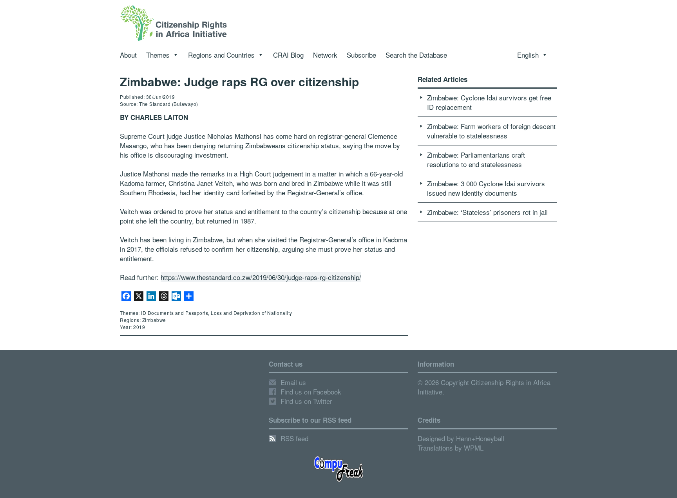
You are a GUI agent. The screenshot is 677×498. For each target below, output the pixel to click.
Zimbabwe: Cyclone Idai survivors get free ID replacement (489, 102)
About (128, 55)
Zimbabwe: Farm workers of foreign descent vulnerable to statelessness (491, 130)
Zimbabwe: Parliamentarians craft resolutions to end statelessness (476, 159)
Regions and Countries (221, 55)
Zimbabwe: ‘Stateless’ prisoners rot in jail (487, 212)
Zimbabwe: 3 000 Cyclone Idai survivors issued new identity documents (486, 188)
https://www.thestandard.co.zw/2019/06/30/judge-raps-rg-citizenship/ (261, 277)
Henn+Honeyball (480, 438)
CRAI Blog (288, 55)
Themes (158, 55)
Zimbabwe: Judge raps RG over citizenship (239, 81)
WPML (473, 448)
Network (325, 55)
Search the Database (416, 55)
